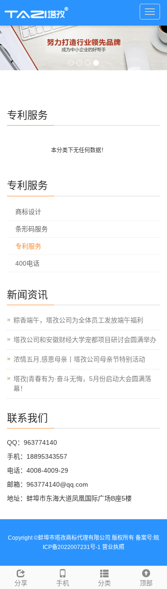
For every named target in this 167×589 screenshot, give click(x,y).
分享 (20, 583)
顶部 (146, 583)
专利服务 (28, 246)
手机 (62, 583)
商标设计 (28, 211)
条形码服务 (31, 229)
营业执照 (113, 547)
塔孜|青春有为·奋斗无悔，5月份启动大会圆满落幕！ (82, 383)
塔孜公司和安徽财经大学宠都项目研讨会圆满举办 (84, 339)
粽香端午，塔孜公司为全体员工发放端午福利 (78, 320)
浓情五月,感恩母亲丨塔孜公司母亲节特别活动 (79, 359)
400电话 (27, 263)
